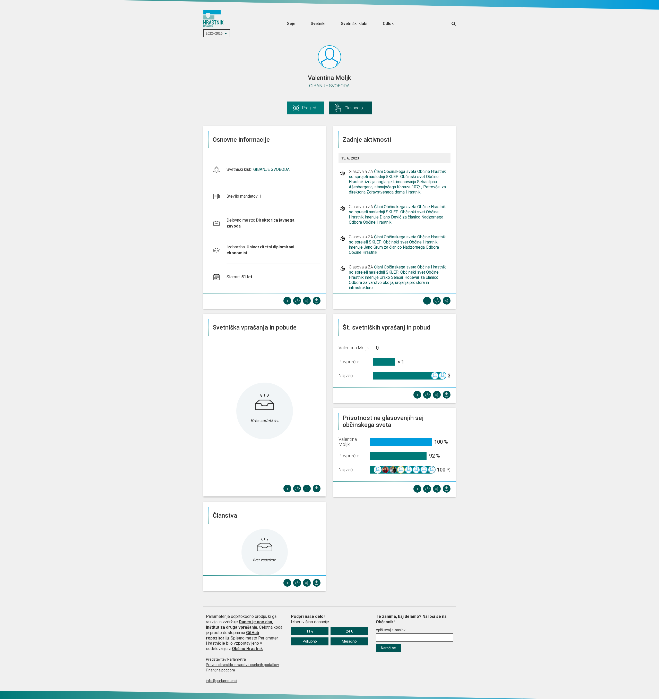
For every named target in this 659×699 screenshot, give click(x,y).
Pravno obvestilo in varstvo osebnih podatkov (242, 665)
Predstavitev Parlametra (226, 659)
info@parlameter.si (221, 681)
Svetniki (318, 23)
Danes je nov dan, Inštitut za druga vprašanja (239, 624)
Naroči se (388, 648)
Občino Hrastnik (247, 648)
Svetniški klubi (354, 23)
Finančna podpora (220, 670)
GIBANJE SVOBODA (329, 85)
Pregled (309, 107)
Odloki (389, 23)
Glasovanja (354, 107)
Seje (291, 23)
